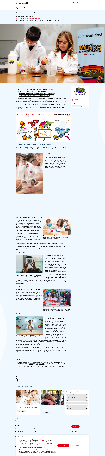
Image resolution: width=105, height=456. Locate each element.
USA (37, 363)
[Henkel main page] (22, 3)
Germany (31, 363)
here (62, 366)
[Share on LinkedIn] (52, 376)
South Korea (41, 363)
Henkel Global (71, 397)
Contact (75, 426)
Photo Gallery (37, 434)
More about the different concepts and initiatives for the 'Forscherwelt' (36, 93)
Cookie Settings (75, 445)
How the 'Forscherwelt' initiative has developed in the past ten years (35, 89)
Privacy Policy (42, 440)
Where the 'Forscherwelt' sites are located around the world (33, 91)
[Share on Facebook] (52, 381)
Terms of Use (50, 439)
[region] (52, 445)
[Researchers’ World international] (77, 2)
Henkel (69, 400)
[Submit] (88, 3)
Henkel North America (73, 394)
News (35, 12)
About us (26, 7)
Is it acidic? (17, 434)
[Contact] (73, 2)
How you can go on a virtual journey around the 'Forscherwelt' (34, 95)
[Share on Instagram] (52, 378)
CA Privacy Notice (29, 442)
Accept (63, 445)
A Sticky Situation (19, 431)
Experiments (19, 7)
